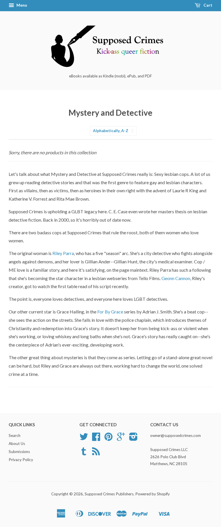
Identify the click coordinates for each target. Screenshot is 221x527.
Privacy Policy (21, 459)
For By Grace (110, 311)
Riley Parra (63, 253)
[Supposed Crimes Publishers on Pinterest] (108, 438)
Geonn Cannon (175, 278)
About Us (17, 443)
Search (14, 435)
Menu (21, 5)
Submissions (19, 451)
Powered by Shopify (152, 494)
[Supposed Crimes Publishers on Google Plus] (121, 438)
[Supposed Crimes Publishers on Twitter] (83, 438)
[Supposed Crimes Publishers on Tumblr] (83, 453)
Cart (207, 5)
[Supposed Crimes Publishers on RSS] (96, 453)
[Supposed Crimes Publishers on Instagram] (133, 438)
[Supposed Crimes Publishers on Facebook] (96, 438)
